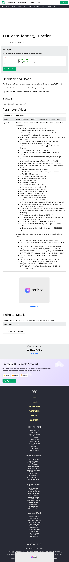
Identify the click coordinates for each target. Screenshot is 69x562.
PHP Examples (33, 502)
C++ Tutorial (34, 448)
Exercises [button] (32, 2)
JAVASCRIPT (22, 6)
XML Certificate (34, 537)
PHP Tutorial (34, 445)
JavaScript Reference (33, 463)
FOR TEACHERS (34, 411)
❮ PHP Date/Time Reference (14, 42)
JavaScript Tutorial (34, 434)
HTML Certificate (34, 517)
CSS (13, 6)
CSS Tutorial (34, 432)
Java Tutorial (35, 446)
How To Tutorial (34, 436)
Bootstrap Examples (33, 501)
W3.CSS (56, 6)
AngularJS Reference (33, 477)
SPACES (35, 402)
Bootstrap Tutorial (34, 443)
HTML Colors (34, 474)
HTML (8, 6)
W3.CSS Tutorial (34, 441)
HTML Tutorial (34, 430)
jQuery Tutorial (34, 450)
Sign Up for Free (9, 381)
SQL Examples (33, 495)
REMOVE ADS (34, 306)
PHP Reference (33, 472)
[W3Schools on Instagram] (39, 351)
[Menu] (2, 6)
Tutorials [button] (11, 2)
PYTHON (36, 6)
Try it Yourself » (9, 69)
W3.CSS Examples (33, 499)
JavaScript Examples (33, 492)
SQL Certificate (34, 524)
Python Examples (33, 497)
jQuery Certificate (34, 529)
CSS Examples (33, 490)
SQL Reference (33, 465)
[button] (39, 2)
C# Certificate (34, 535)
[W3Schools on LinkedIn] (31, 351)
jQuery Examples (33, 508)
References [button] (21, 2)
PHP (49, 6)
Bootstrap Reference (33, 470)
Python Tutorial (34, 439)
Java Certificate (34, 531)
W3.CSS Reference (33, 468)
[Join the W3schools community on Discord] (33, 351)
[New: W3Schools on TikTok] (41, 351)
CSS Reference (33, 461)
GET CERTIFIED (34, 406)
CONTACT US (34, 420)
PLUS (35, 397)
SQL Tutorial (34, 437)
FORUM (27, 548)
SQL (29, 6)
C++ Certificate (34, 533)
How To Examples (33, 493)
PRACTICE (34, 415)
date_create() (55, 119)
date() (19, 92)
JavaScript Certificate (34, 520)
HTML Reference (34, 459)
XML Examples (33, 506)
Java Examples (33, 504)
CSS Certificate (34, 519)
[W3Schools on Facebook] (36, 351)
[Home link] (3, 2)
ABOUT (33, 548)
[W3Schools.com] (34, 393)
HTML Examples (33, 488)
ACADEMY (40, 548)
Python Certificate (34, 526)
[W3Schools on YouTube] (28, 351)
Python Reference (33, 466)
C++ (66, 6)
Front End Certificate (34, 522)
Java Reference (33, 475)
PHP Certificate (34, 528)
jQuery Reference (33, 479)
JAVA (43, 6)
